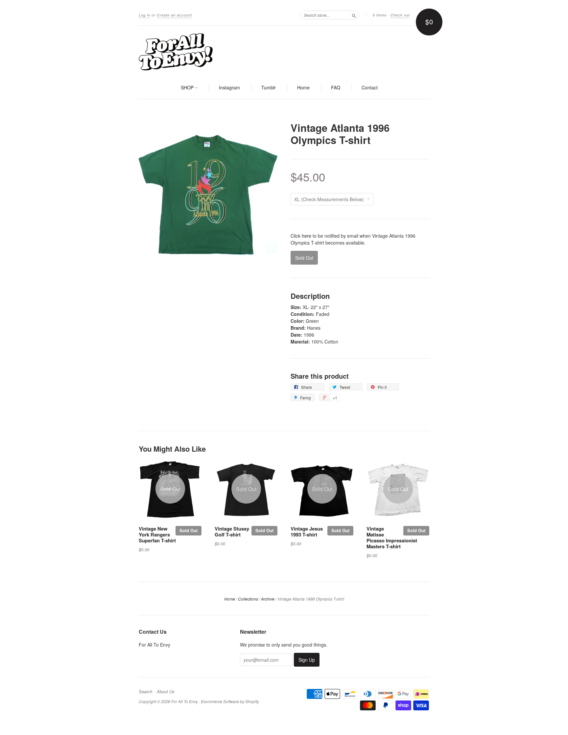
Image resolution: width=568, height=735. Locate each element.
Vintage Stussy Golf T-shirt (232, 531)
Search (145, 691)
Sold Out (188, 530)
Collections (248, 599)
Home (303, 87)
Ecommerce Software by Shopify (229, 701)
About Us (166, 691)
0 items (380, 14)
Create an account (174, 14)
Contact (370, 87)
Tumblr (268, 87)
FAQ (335, 87)
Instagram (229, 87)
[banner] (284, 51)
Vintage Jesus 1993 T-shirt (307, 531)
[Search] (354, 15)
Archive (267, 599)
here (306, 235)
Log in (144, 14)
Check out (400, 14)
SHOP (188, 87)
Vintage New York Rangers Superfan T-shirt (157, 534)
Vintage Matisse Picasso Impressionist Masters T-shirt (392, 537)
